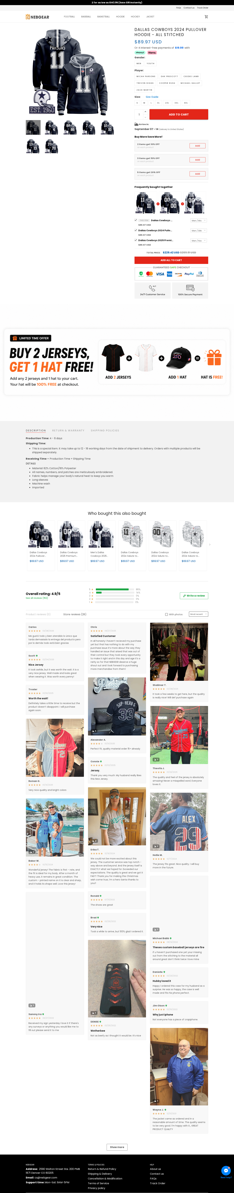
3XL (177, 103)
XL (158, 103)
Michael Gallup (190, 83)
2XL (167, 103)
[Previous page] (28, 71)
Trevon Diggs (145, 83)
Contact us (189, 7)
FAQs (178, 7)
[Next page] (112, 71)
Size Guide (152, 97)
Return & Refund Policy (102, 1169)
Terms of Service (98, 1183)
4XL (186, 103)
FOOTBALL (69, 16)
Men (139, 63)
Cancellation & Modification (105, 1178)
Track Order (202, 7)
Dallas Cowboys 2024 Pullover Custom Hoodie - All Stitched (155, 230)
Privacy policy (96, 1188)
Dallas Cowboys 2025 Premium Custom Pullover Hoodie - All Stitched (155, 240)
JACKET (150, 16)
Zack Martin (144, 90)
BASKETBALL (103, 16)
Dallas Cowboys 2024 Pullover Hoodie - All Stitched (162, 220)
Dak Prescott (169, 76)
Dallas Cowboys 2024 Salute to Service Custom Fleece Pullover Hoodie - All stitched (162, 554)
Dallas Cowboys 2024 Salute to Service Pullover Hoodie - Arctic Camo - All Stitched (193, 554)
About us (155, 1169)
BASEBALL (86, 16)
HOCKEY (135, 16)
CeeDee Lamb (191, 76)
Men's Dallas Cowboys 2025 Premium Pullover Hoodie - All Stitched (100, 554)
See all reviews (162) (37, 598)
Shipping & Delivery (100, 1174)
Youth (151, 63)
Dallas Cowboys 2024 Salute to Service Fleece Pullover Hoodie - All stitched (132, 554)
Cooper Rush (167, 83)
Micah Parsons (146, 76)
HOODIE (120, 16)
